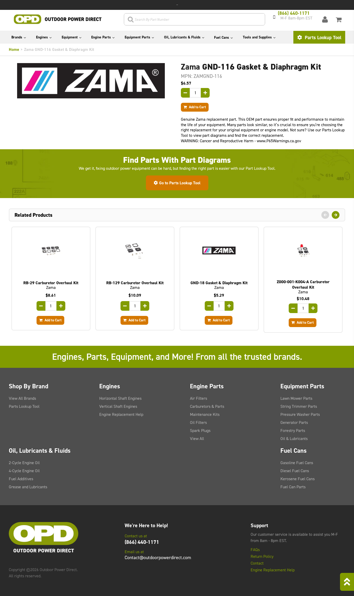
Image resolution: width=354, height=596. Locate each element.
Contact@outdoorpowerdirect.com (158, 557)
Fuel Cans (221, 37)
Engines (42, 37)
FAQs (255, 550)
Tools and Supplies (257, 37)
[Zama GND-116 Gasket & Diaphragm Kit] (91, 80)
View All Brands (22, 398)
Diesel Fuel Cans (294, 470)
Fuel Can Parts (293, 487)
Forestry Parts (292, 430)
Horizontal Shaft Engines (120, 398)
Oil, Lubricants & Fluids (182, 37)
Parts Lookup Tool (322, 37)
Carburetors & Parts (207, 406)
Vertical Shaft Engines (118, 406)
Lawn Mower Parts (296, 398)
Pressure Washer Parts (300, 414)
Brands (16, 37)
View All (197, 438)
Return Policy (262, 556)
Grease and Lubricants (28, 487)
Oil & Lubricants (294, 438)
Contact (257, 563)
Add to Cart (197, 107)
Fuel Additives (21, 479)
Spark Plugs (200, 430)
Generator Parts (294, 422)
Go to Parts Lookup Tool (180, 183)
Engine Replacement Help (121, 414)
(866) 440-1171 (142, 542)
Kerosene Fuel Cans (297, 479)
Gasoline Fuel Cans (296, 462)
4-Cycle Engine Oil (24, 470)
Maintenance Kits (205, 414)
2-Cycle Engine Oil (24, 462)
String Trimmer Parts (298, 406)
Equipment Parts (137, 37)
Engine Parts (101, 37)
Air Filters (198, 398)
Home (14, 49)
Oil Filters (198, 422)
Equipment (70, 37)
